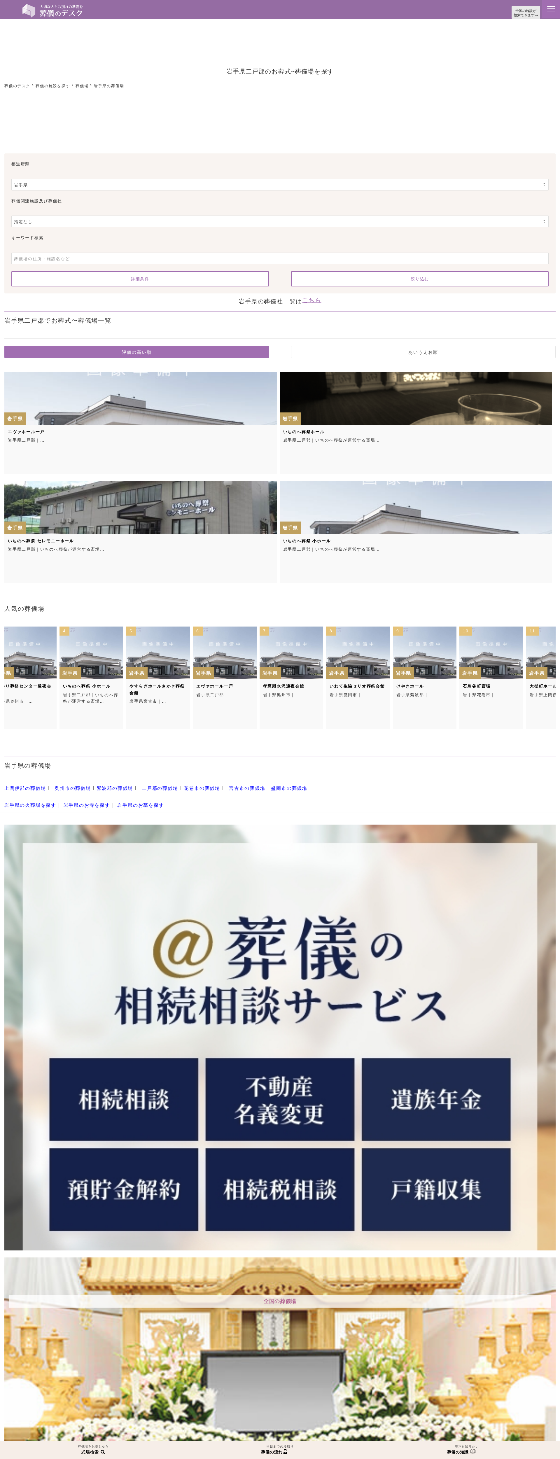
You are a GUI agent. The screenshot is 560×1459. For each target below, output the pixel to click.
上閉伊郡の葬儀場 (22, 784)
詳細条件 (140, 277)
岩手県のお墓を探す (127, 798)
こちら (311, 297)
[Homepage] (52, 6)
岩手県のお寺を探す (78, 798)
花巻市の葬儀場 (183, 784)
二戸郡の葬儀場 (145, 784)
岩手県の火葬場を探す (27, 798)
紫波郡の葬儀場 (104, 784)
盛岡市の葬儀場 (262, 784)
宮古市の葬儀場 (224, 784)
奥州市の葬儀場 (66, 784)
